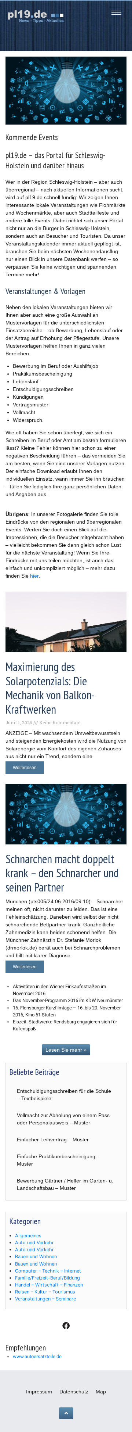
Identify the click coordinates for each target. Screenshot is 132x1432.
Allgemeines (28, 1235)
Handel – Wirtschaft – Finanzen (49, 1285)
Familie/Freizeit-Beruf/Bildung (47, 1278)
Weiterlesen (25, 767)
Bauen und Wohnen (36, 1256)
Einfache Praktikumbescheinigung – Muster (58, 1160)
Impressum (39, 1392)
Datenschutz (73, 1392)
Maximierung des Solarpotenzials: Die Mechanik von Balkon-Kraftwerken (50, 688)
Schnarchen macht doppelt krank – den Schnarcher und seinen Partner (62, 873)
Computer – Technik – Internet (48, 1271)
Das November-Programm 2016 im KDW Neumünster (68, 1000)
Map (101, 1392)
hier (34, 576)
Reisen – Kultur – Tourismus (45, 1292)
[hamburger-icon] (116, 12)
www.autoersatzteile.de (37, 1356)
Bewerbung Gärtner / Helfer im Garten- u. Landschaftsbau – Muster (65, 1184)
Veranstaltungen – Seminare (45, 1299)
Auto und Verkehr (34, 1242)
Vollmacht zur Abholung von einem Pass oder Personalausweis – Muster (63, 1119)
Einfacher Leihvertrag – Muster (53, 1139)
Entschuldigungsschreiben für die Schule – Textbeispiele (64, 1094)
